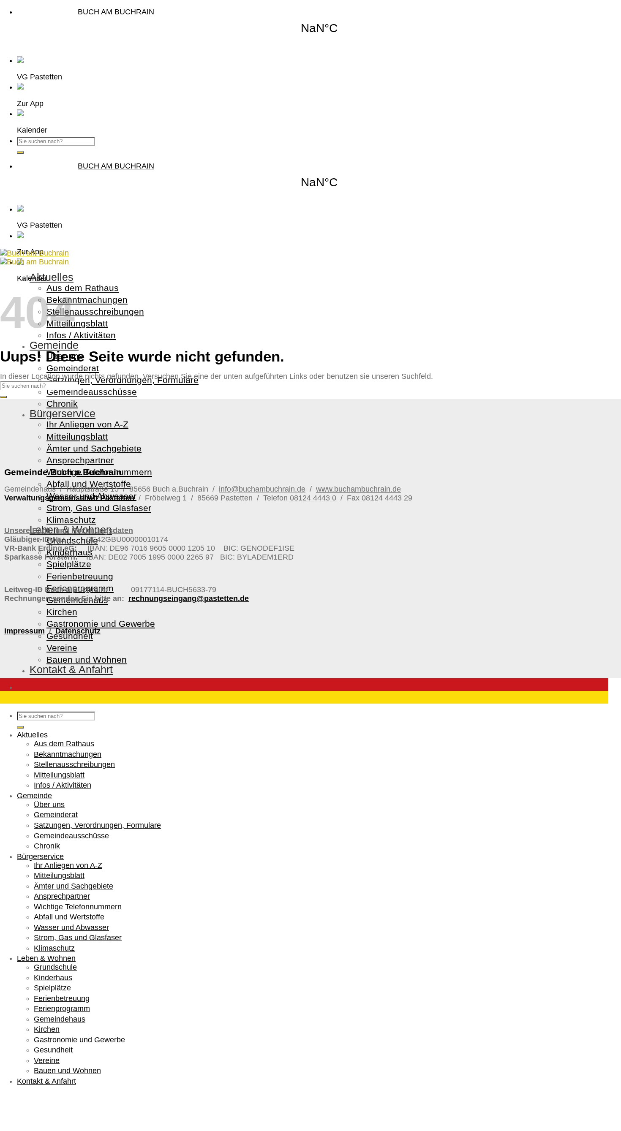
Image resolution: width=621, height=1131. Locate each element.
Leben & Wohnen (46, 958)
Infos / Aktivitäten (81, 335)
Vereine (61, 647)
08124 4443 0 (313, 498)
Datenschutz (78, 631)
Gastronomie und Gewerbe (100, 623)
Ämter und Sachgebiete (94, 448)
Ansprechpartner (80, 460)
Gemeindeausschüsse (91, 392)
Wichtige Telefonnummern (78, 907)
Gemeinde (54, 345)
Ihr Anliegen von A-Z (87, 424)
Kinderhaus (53, 977)
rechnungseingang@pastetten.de (188, 598)
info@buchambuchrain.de (262, 489)
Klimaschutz (71, 520)
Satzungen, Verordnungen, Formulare (97, 825)
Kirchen (61, 612)
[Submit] (20, 152)
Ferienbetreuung (79, 576)
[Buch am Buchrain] (34, 257)
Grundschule (55, 967)
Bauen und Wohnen (86, 659)
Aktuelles (52, 277)
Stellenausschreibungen (95, 311)
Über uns (49, 804)
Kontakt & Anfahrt (71, 669)
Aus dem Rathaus (82, 288)
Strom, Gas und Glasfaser (98, 508)
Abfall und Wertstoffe (88, 484)
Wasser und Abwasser (71, 927)
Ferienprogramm (62, 1008)
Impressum (24, 631)
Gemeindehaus (59, 1019)
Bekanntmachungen (87, 299)
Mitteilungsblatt (77, 323)
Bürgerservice (62, 413)
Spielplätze (68, 564)
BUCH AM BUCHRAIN (116, 12)
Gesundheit (69, 636)
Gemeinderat (72, 368)
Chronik (62, 403)
